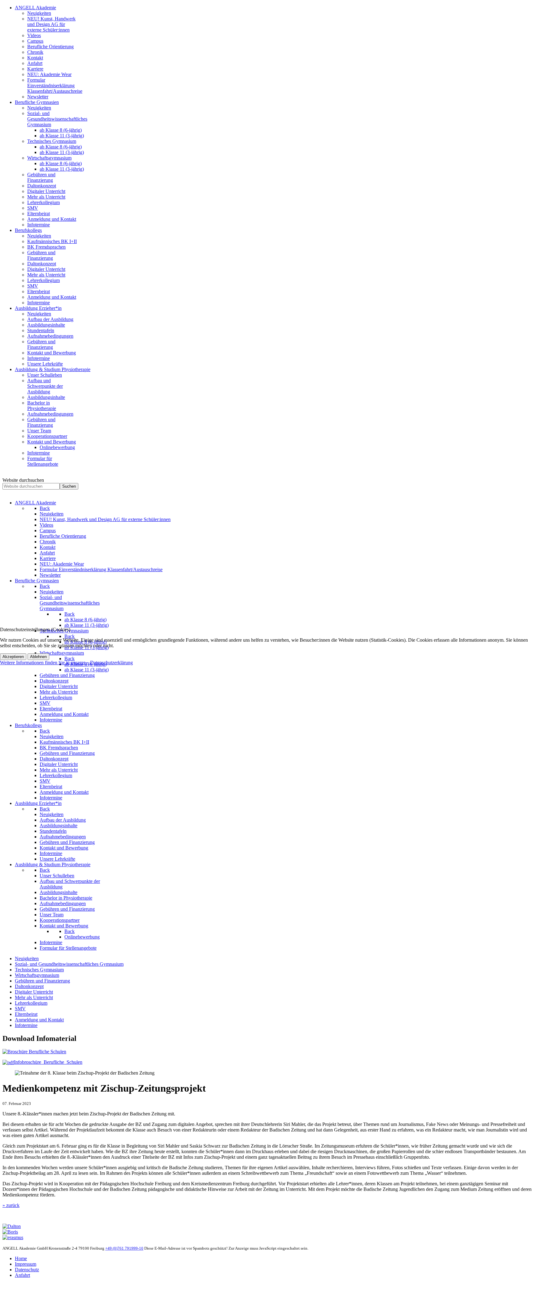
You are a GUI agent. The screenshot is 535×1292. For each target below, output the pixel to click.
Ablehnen (38, 656)
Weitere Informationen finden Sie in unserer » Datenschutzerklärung (66, 662)
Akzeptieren (13, 656)
